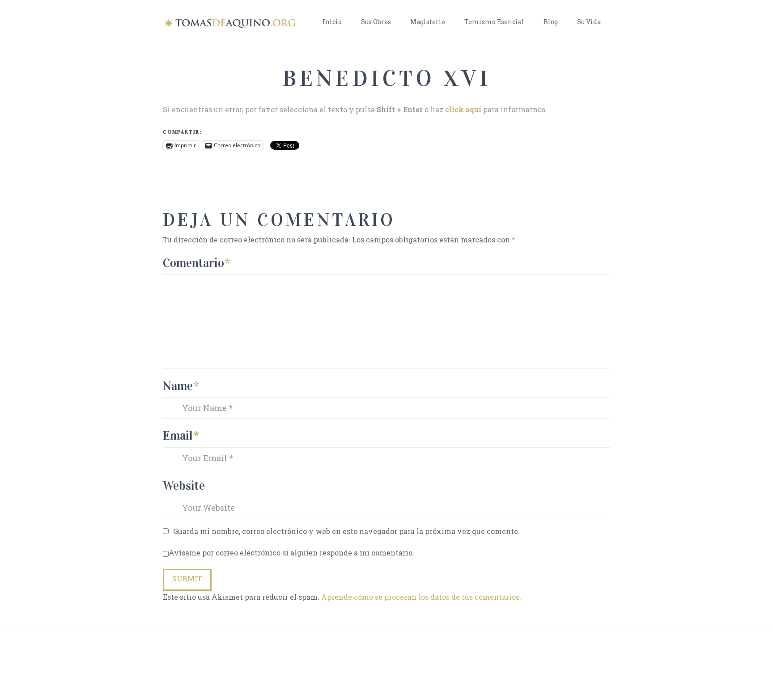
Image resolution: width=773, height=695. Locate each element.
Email (181, 435)
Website (184, 485)
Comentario (196, 262)
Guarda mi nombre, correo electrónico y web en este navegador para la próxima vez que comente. (346, 531)
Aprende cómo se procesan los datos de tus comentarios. (421, 597)
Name (181, 385)
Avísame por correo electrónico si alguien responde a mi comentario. (291, 552)
